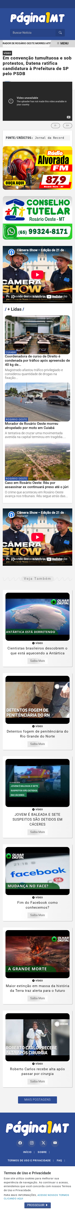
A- (55, 125)
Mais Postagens (37, 1099)
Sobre (44, 1152)
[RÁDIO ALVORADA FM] (37, 168)
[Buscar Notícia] (60, 33)
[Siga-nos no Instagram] (31, 1143)
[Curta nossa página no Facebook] (20, 1143)
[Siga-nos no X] (43, 1143)
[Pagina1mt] (37, 17)
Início (29, 1152)
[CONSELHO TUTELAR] (37, 218)
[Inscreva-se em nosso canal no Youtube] (55, 1143)
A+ (67, 125)
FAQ (61, 1160)
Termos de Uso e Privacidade (31, 1160)
